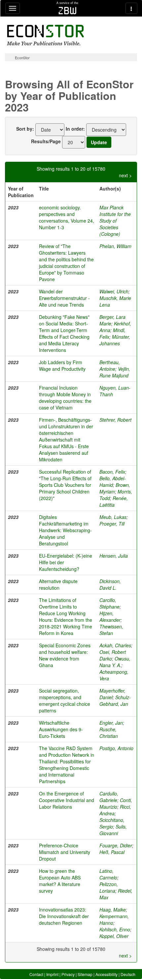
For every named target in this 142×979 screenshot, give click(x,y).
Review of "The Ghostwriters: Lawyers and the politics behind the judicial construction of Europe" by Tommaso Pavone (66, 262)
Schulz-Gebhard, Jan (115, 700)
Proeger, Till (111, 523)
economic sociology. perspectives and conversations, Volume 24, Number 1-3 (66, 217)
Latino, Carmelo (108, 874)
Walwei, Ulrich (113, 291)
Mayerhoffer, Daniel (112, 694)
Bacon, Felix (112, 471)
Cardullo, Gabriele (108, 796)
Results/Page (46, 141)
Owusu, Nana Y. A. (114, 661)
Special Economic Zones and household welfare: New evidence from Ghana (64, 655)
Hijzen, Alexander (110, 616)
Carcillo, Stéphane (109, 603)
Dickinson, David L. (110, 584)
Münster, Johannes (114, 340)
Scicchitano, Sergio (111, 823)
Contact (36, 974)
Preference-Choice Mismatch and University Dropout (64, 852)
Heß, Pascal (111, 852)
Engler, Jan (111, 722)
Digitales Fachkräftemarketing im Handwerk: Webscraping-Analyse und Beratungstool (65, 530)
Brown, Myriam (114, 488)
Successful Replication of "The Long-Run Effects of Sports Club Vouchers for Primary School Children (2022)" (65, 484)
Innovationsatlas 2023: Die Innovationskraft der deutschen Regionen (64, 916)
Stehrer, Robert (115, 419)
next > (125, 175)
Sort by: (25, 128)
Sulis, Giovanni (113, 829)
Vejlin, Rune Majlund (114, 372)
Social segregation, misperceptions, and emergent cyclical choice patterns (64, 700)
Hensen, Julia (113, 555)
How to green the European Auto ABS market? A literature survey (60, 881)
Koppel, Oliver (113, 936)
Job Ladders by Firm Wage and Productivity (62, 365)
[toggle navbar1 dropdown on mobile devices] (12, 8)
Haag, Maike (112, 909)
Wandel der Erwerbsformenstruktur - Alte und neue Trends (64, 298)
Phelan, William (115, 246)
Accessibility (106, 974)
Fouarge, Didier (115, 845)
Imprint (52, 974)
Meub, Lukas (112, 517)
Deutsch (128, 974)
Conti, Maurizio (115, 803)
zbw (67, 10)
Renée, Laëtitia (113, 501)
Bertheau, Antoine (109, 365)
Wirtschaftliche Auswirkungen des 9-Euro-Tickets (61, 729)
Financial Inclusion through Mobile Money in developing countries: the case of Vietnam (65, 397)
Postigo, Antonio (116, 748)
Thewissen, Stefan (111, 629)
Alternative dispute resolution (58, 584)
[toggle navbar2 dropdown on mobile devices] (131, 8)
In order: (75, 128)
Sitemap (85, 974)
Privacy (68, 974)
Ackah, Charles (115, 645)
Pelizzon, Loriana (108, 887)
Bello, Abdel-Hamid (112, 481)
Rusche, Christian (108, 732)
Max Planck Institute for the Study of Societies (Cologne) (115, 220)
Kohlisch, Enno (114, 929)
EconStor (22, 57)
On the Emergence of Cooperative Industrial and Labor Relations (66, 800)
